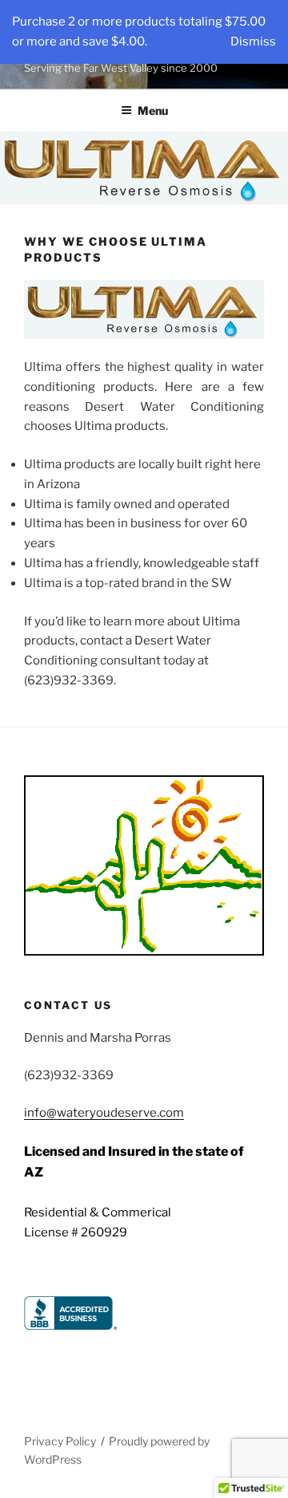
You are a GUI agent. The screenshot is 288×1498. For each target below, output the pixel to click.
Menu (153, 110)
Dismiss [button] (253, 41)
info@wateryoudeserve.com (104, 1113)
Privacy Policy (60, 1441)
